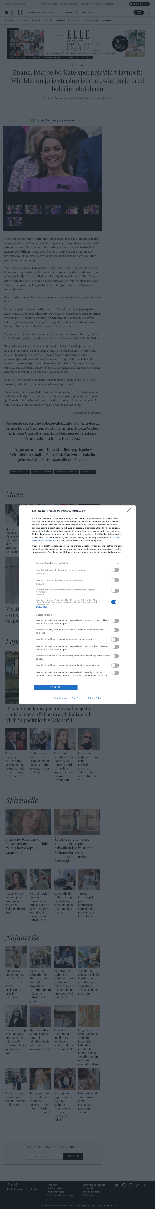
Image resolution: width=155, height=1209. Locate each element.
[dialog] (77, 604)
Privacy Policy (94, 698)
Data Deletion (60, 698)
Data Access (77, 698)
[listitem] (77, 563)
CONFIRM (55, 687)
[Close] (130, 511)
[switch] (115, 570)
